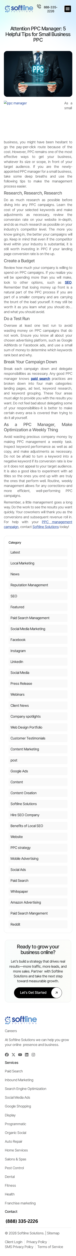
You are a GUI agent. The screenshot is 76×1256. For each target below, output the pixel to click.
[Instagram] (33, 1055)
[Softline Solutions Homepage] (19, 9)
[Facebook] (7, 1055)
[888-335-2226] (39, 6)
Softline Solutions (46, 527)
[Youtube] (20, 1055)
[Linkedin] (27, 1055)
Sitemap (53, 1233)
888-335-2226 (50, 9)
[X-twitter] (13, 1055)
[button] (68, 9)
